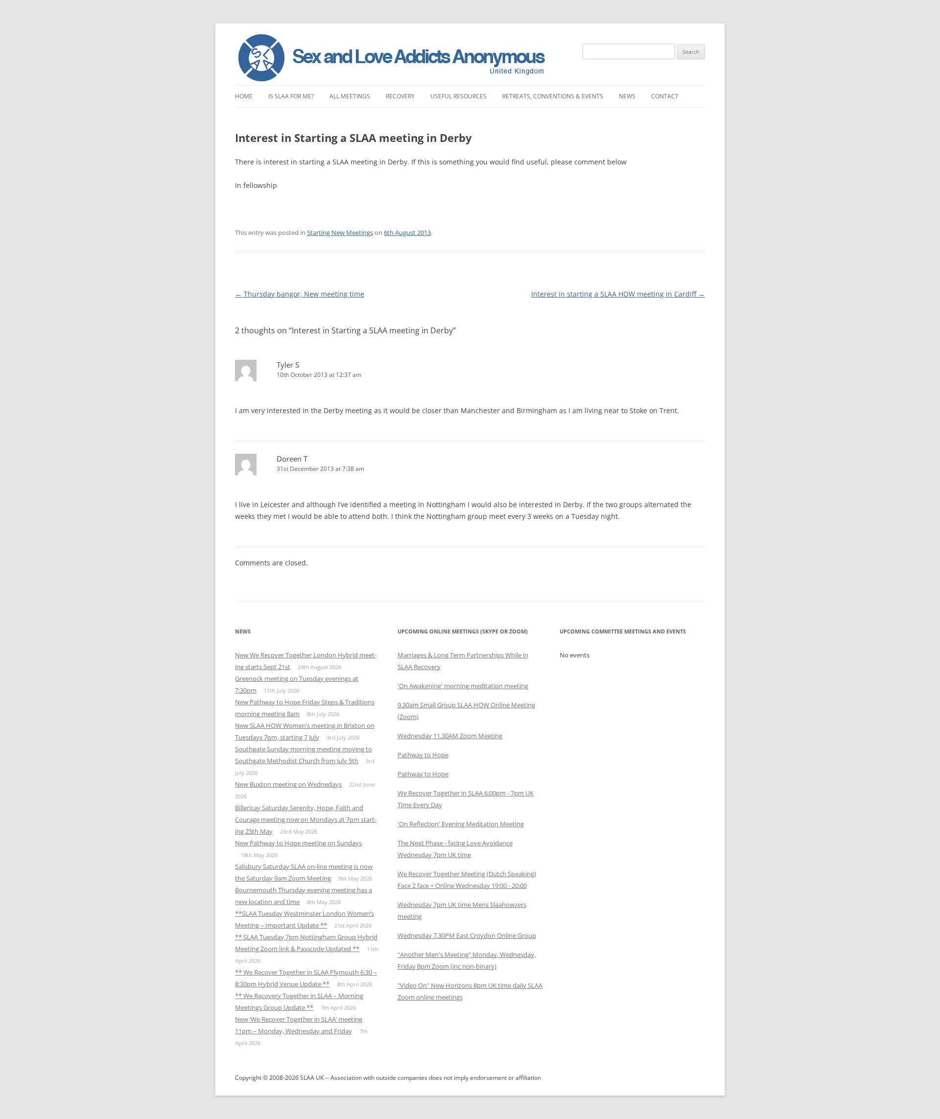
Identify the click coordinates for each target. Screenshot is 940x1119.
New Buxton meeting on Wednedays (288, 784)
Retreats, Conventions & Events (552, 96)
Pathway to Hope (423, 754)
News (627, 96)
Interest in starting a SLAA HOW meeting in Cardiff (618, 294)
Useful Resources (458, 96)
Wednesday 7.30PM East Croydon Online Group (467, 935)
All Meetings (349, 96)
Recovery (400, 96)
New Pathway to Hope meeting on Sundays (298, 843)
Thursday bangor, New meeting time (299, 294)
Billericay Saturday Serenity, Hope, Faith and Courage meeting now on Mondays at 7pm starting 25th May (305, 819)
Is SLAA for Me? (291, 96)
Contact (665, 96)
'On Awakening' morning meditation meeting (463, 685)
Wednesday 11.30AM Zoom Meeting (450, 735)
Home (244, 96)
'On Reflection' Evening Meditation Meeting (461, 823)
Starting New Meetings (340, 232)
